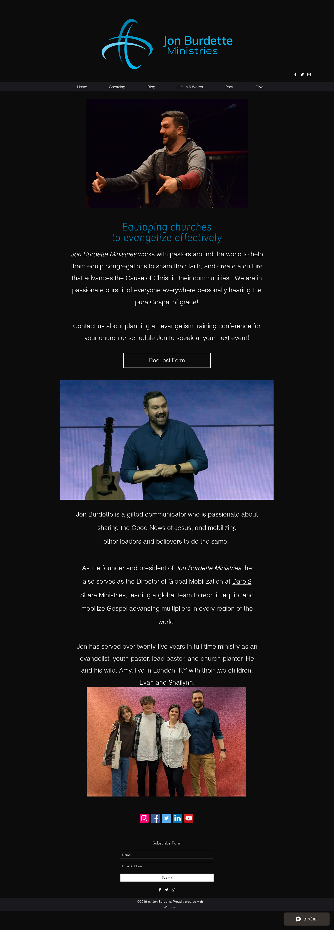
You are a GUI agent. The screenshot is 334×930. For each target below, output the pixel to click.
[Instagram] (144, 818)
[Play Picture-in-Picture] (260, 494)
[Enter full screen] (268, 494)
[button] (117, 86)
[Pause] (66, 494)
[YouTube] (188, 818)
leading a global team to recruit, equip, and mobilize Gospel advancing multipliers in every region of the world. (167, 608)
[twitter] (302, 74)
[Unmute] (73, 494)
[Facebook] (155, 818)
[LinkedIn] (177, 818)
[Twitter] (166, 818)
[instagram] (309, 74)
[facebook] (295, 74)
